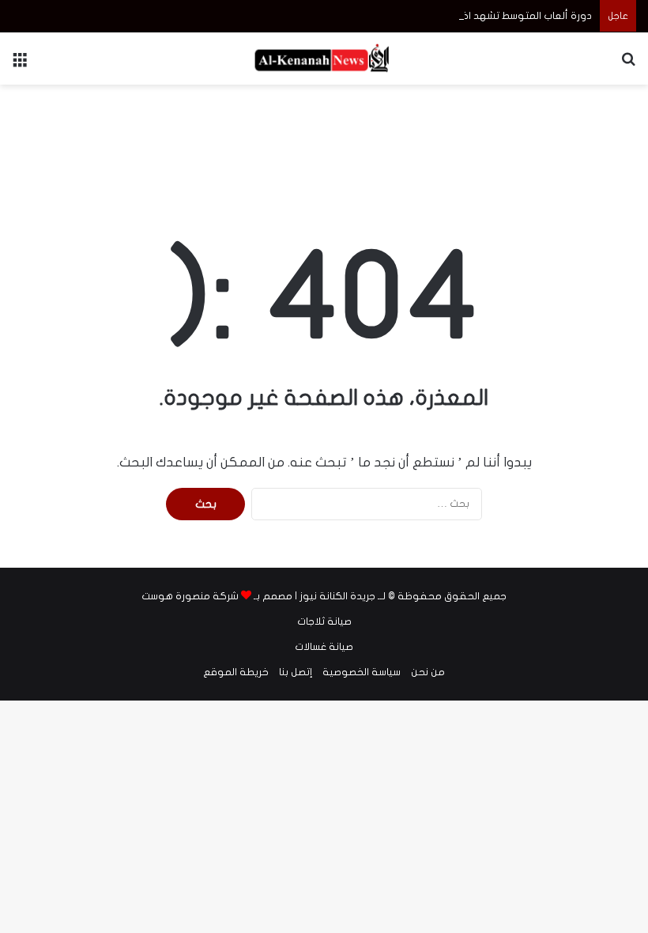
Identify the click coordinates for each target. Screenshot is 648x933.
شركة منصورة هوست (190, 596)
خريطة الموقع (236, 672)
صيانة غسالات (324, 646)
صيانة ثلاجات (324, 621)
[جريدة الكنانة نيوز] (324, 58)
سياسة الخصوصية (361, 672)
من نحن (428, 672)
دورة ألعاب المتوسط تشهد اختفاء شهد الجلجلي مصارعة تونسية (450, 15)
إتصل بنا (295, 672)
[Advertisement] (324, 136)
